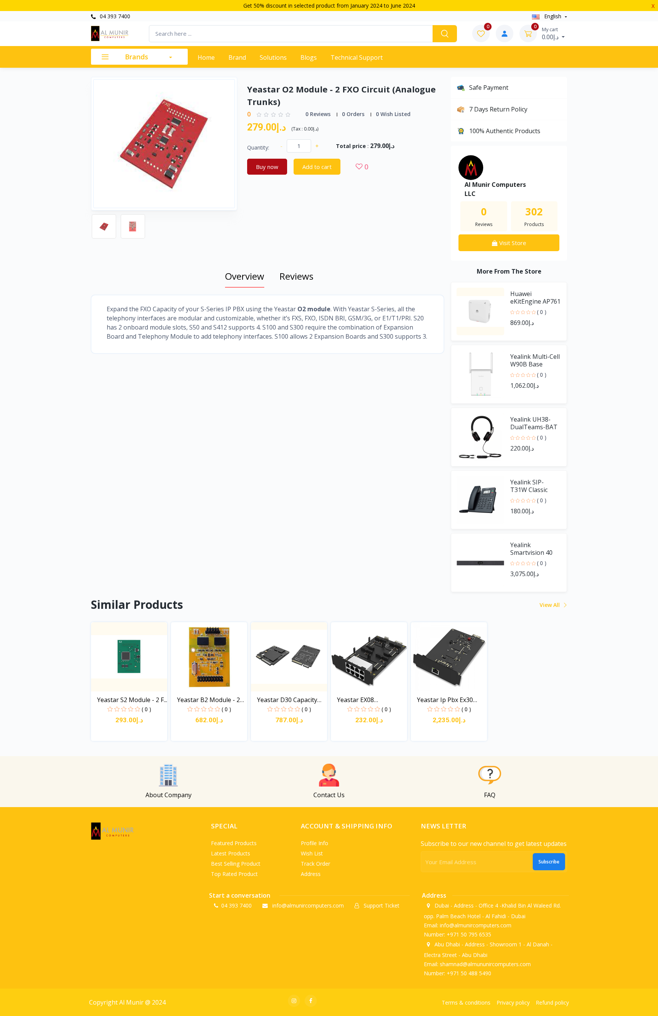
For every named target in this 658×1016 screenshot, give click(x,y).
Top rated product (234, 873)
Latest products (230, 853)
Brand (237, 57)
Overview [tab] (244, 276)
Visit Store (512, 243)
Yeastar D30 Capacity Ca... (287, 700)
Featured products (234, 843)
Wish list (312, 853)
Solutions (273, 57)
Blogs (308, 57)
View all (550, 604)
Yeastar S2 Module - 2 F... (132, 700)
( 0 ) (541, 311)
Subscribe (548, 861)
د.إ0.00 (551, 33)
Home (206, 57)
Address (311, 873)
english (553, 16)
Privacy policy (513, 1002)
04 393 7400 (114, 16)
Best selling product (235, 863)
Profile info (314, 843)
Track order (315, 863)
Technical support (357, 57)
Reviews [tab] (296, 276)
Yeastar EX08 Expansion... (355, 700)
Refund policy (552, 1002)
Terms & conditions (466, 1002)
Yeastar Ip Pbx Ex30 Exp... (445, 700)
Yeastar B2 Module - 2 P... (208, 700)
